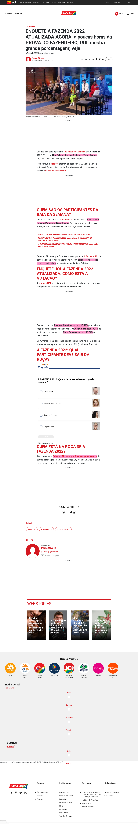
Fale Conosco (63, 813)
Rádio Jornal (108, 796)
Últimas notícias (42, 792)
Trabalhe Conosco (65, 816)
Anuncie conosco (88, 807)
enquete (31, 529)
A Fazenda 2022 (63, 529)
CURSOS (53, 2)
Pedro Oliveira (38, 58)
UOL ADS (70, 2)
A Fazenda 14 (46, 529)
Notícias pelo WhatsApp (90, 800)
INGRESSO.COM (25, 2)
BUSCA (107, 2)
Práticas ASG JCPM (66, 796)
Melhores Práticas (65, 802)
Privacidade (63, 799)
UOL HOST (36, 2)
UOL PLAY (61, 2)
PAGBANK (45, 2)
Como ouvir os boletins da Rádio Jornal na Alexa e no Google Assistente (92, 794)
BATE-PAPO (118, 2)
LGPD (61, 806)
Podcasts (40, 796)
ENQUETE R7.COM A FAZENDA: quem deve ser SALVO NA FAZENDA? (64, 234)
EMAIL (129, 2)
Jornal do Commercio (111, 792)
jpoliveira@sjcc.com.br (49, 552)
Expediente (63, 809)
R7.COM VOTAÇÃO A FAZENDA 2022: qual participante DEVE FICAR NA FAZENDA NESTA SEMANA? (65, 239)
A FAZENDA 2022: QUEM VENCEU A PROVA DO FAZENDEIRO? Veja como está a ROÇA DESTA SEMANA (68, 245)
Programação (86, 803)
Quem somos (64, 792)
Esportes (40, 799)
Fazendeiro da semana (74, 151)
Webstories (39, 603)
